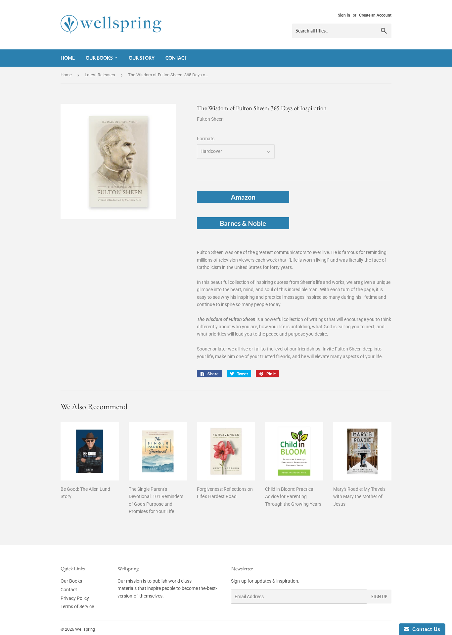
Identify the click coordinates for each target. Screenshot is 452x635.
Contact (176, 58)
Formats (205, 138)
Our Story (142, 58)
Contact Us (424, 629)
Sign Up (379, 596)
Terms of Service (77, 606)
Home (68, 58)
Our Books (100, 58)
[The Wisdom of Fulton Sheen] (243, 201)
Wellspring (85, 629)
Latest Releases (100, 74)
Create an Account (375, 15)
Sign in (344, 15)
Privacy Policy (75, 598)
